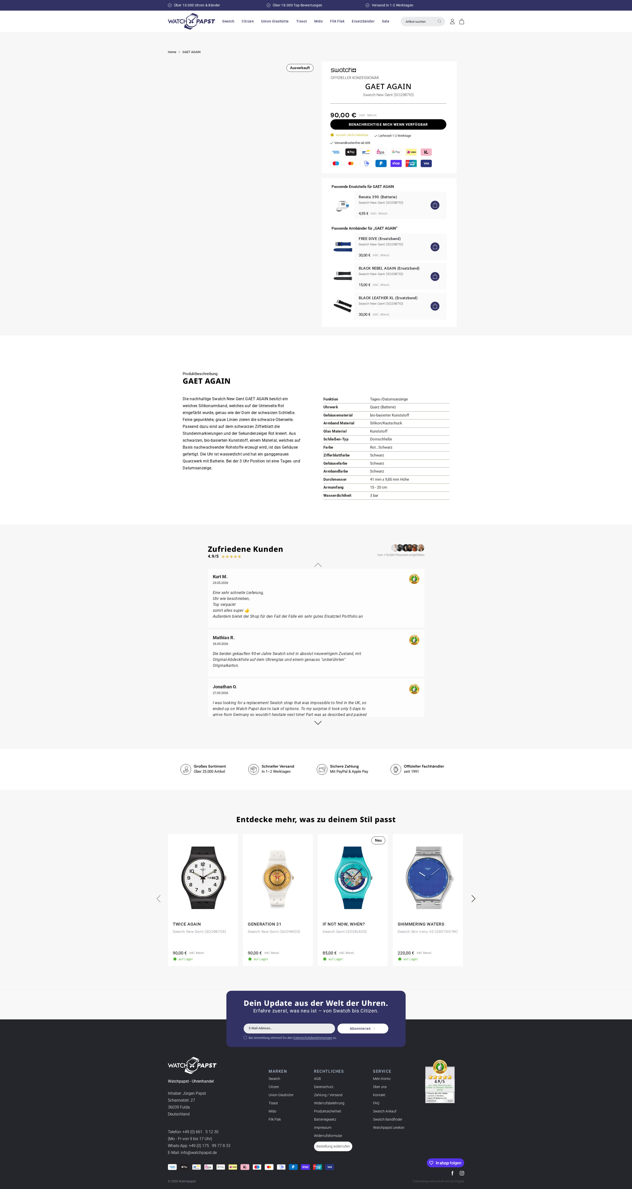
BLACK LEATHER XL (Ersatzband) (388, 298)
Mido (272, 1111)
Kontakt (379, 1095)
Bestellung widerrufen (333, 1146)
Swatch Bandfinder (387, 1119)
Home (172, 52)
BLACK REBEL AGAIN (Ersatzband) (389, 268)
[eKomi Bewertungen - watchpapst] (440, 1081)
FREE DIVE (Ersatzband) (380, 239)
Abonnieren (360, 1028)
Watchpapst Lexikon (388, 1128)
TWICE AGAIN (187, 924)
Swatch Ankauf (384, 1111)
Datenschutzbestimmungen (312, 1038)
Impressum (322, 1128)
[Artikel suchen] (439, 21)
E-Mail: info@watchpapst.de (192, 1152)
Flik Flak (275, 1119)
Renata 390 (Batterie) (378, 197)
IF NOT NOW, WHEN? (344, 924)
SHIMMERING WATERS (421, 924)
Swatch (274, 1079)
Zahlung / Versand (328, 1095)
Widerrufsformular (328, 1136)
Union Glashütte (281, 1095)
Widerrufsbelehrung (329, 1103)
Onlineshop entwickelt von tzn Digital (438, 1181)
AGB (317, 1079)
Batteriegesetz (325, 1119)
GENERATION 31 (265, 924)
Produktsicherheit (327, 1111)
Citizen (274, 1087)
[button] (228, 21)
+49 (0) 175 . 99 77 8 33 (209, 1145)
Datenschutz (324, 1087)
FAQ (376, 1103)
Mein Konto (382, 1079)
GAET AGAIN (191, 52)
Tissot (273, 1103)
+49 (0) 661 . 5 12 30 (200, 1131)
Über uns (380, 1087)
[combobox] (423, 21)
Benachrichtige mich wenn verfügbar (388, 124)
